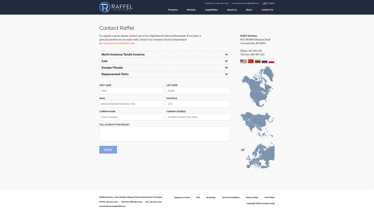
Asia (105, 61)
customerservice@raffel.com (245, 3)
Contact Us (267, 9)
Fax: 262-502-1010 (154, 202)
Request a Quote (182, 197)
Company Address (176, 111)
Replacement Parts (115, 74)
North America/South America (123, 54)
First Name (105, 85)
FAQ (198, 197)
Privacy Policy (252, 197)
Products (173, 9)
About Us (232, 9)
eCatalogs (211, 197)
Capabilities (211, 9)
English (271, 3)
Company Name (107, 111)
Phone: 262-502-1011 (108, 202)
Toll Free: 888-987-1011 (131, 202)
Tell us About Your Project (114, 124)
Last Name (172, 85)
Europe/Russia (112, 67)
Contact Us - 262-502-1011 (216, 3)
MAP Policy (270, 197)
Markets (191, 9)
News (249, 9)
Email (102, 98)
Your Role (171, 98)
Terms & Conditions (231, 197)
